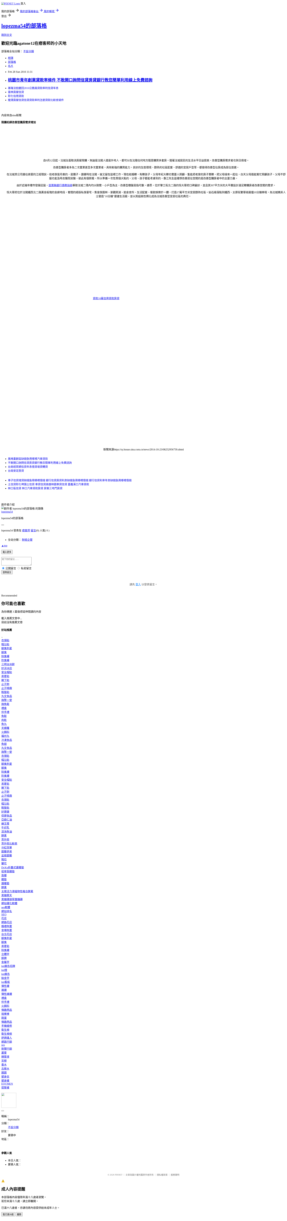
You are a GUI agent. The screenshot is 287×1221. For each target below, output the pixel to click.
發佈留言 (7, 572)
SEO (3, 914)
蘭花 (4, 863)
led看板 (5, 982)
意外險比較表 (9, 843)
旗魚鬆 (5, 704)
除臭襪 (5, 656)
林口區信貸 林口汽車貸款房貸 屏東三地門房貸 (35, 488)
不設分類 (28, 51)
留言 (33, 530)
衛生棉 (5, 1029)
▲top (4, 545)
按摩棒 (5, 1013)
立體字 (5, 954)
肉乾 (4, 720)
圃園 (4, 1072)
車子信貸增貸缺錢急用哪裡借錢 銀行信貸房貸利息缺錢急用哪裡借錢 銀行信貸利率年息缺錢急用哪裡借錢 (70, 480)
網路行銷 (6, 1041)
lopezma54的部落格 (24, 26)
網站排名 (6, 911)
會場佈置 (6, 930)
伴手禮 (5, 712)
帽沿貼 (5, 644)
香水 (4, 1064)
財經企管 (27, 539)
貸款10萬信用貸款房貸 (106, 298)
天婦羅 (5, 728)
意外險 (5, 839)
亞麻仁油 (6, 819)
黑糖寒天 (6, 895)
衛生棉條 (6, 1033)
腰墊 (4, 879)
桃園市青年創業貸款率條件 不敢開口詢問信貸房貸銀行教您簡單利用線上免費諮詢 (80, 80)
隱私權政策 (162, 1175)
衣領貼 (5, 640)
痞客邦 (26, 530)
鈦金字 (5, 978)
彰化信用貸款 (16, 96)
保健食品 (6, 815)
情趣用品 (6, 1010)
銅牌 (4, 958)
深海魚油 (6, 831)
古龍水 (5, 1068)
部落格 (12, 62)
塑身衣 (5, 1076)
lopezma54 (7, 511)
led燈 (4, 970)
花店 (4, 918)
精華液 (5, 1056)
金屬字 (5, 962)
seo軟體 (5, 907)
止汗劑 (5, 684)
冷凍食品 (6, 740)
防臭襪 (5, 660)
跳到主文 (6, 35)
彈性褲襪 (6, 994)
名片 (10, 66)
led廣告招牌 (8, 966)
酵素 (4, 835)
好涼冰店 (6, 668)
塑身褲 (5, 1080)
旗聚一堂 (6, 700)
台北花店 (6, 934)
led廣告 (5, 974)
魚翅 (4, 744)
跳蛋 (4, 1017)
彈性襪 (5, 986)
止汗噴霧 (6, 688)
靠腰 (4, 875)
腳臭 (4, 652)
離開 (19, 1214)
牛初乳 (5, 827)
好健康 (5, 811)
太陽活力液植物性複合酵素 (17, 891)
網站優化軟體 (9, 903)
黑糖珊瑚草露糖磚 (12, 899)
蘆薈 (4, 1052)
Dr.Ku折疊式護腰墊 (12, 867)
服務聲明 (175, 1175)
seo (3, 1045)
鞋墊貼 (5, 692)
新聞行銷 (6, 1048)
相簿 (10, 58)
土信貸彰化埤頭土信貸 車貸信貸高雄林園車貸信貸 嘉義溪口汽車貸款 (48, 484)
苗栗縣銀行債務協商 (60, 185)
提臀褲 (5, 1087)
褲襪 (4, 990)
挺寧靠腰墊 (8, 871)
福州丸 (5, 736)
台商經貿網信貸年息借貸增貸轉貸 (28, 466)
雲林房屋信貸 (16, 92)
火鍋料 (5, 732)
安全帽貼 (6, 672)
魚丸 (4, 724)
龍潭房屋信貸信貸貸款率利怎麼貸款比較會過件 (36, 100)
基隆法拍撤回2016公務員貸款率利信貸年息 (33, 88)
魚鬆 (4, 716)
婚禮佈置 (6, 926)
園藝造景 (6, 851)
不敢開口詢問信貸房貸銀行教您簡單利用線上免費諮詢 (40, 462)
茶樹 (4, 1060)
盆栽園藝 (6, 855)
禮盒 (4, 708)
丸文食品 (6, 696)
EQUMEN (7, 1083)
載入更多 (7, 552)
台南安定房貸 (16, 470)
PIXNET (118, 1175)
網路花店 (6, 922)
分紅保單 (6, 847)
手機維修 (6, 1025)
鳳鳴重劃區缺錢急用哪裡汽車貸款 (28, 458)
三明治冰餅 (8, 664)
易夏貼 (5, 676)
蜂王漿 (5, 823)
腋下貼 (5, 680)
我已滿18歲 (8, 1214)
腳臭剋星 (6, 648)
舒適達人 (6, 1037)
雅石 (4, 859)
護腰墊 (5, 883)
